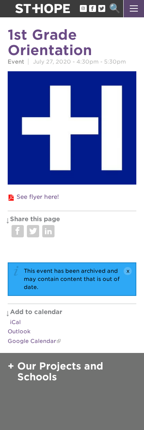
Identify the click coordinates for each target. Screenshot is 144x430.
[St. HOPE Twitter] (101, 9)
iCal (15, 322)
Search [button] (114, 8)
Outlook (19, 331)
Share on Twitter (33, 231)
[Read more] (72, 129)
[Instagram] (83, 9)
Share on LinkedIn (48, 231)
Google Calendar (32, 341)
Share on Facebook (18, 231)
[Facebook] (92, 9)
